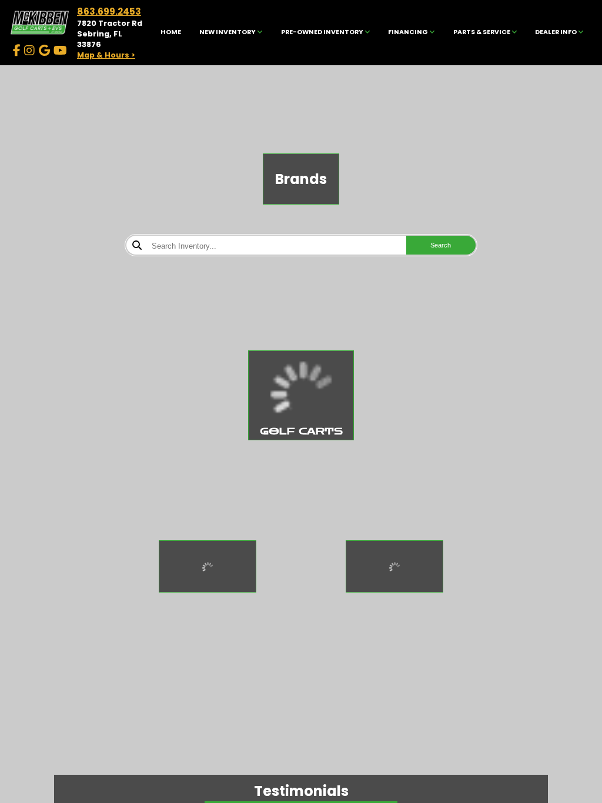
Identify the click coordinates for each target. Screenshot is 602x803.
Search (440, 245)
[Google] (44, 50)
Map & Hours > (106, 55)
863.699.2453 (109, 11)
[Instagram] (29, 50)
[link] (170, 32)
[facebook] (17, 50)
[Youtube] (60, 50)
